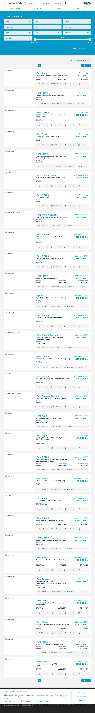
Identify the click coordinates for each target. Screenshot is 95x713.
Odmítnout (81, 700)
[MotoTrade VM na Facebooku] (66, 3)
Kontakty (80, 9)
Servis (59, 9)
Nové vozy (15, 9)
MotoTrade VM (13, 3)
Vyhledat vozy (80, 48)
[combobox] (18, 21)
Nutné (10, 701)
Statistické (28, 701)
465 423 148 (31, 3)
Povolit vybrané (81, 696)
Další (86, 66)
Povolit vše (81, 693)
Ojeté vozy (38, 9)
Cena (62, 37)
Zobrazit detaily (43, 701)
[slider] (35, 39)
